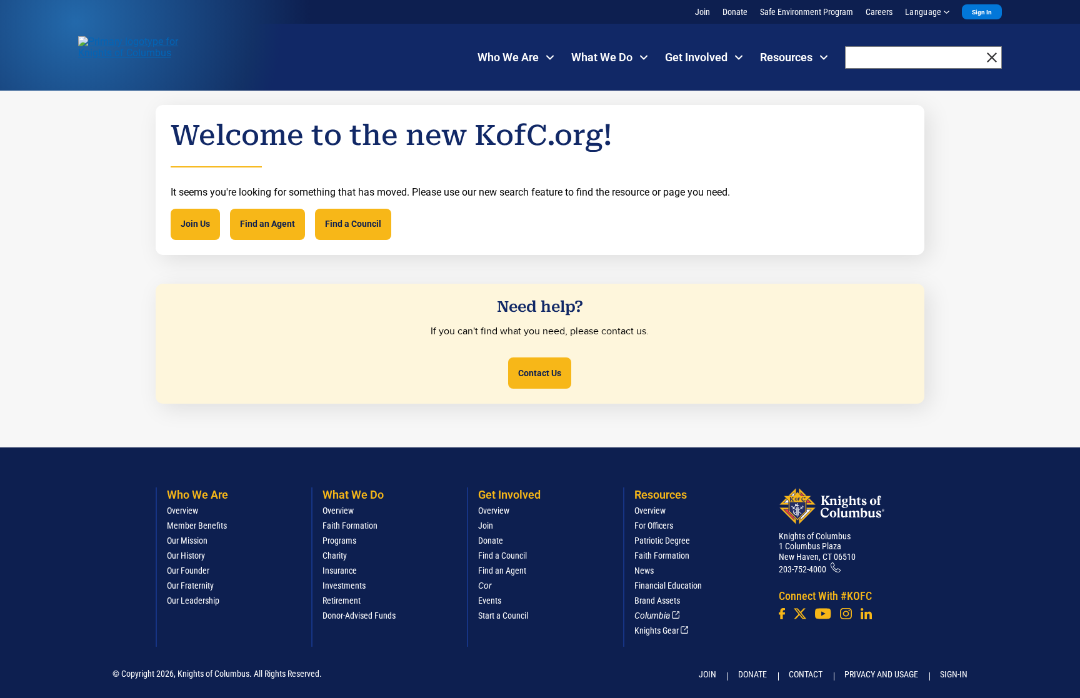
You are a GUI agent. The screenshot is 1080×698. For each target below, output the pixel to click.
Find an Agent (267, 224)
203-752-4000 (802, 569)
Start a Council (503, 616)
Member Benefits (197, 526)
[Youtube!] (823, 613)
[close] (992, 57)
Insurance (339, 571)
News (644, 571)
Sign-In (954, 674)
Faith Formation (350, 526)
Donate (735, 12)
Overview (182, 511)
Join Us (195, 224)
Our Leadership (193, 601)
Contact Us (539, 373)
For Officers (653, 526)
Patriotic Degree (662, 541)
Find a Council (353, 224)
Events (489, 601)
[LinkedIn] (866, 613)
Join (702, 12)
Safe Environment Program (806, 12)
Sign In (982, 12)
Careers (879, 12)
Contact (805, 674)
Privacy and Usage (881, 674)
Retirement (341, 601)
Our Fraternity (190, 586)
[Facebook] (782, 613)
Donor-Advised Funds (359, 616)
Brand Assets (657, 601)
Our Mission (187, 541)
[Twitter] (800, 613)
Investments (344, 586)
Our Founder (188, 571)
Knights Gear (656, 631)
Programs (339, 541)
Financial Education (668, 586)
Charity (334, 556)
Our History (186, 556)
